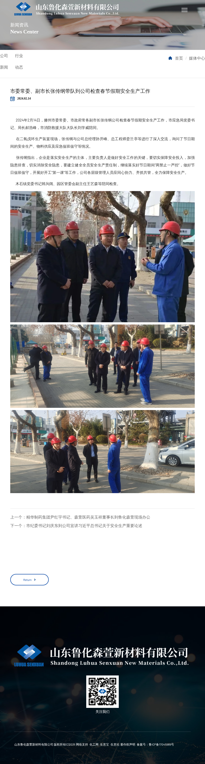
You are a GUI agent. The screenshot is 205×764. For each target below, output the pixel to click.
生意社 (115, 744)
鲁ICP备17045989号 (161, 744)
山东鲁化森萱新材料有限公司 (33, 744)
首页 (179, 58)
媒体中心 (197, 58)
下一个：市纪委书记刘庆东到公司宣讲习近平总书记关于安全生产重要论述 (76, 525)
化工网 (94, 744)
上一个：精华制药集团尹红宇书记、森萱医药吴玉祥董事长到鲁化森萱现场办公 (80, 517)
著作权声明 (127, 744)
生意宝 (104, 744)
